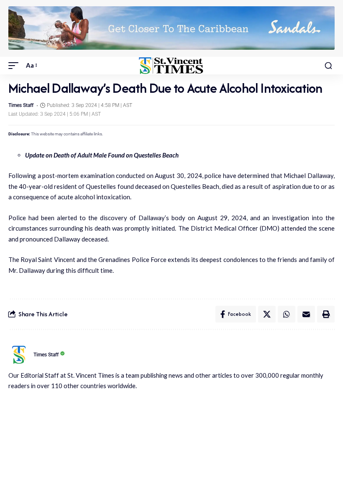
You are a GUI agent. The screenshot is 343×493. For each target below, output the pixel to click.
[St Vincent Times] (171, 65)
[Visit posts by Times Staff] (18, 354)
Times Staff (20, 105)
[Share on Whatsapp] (286, 314)
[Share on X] (267, 314)
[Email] (306, 314)
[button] (15, 65)
